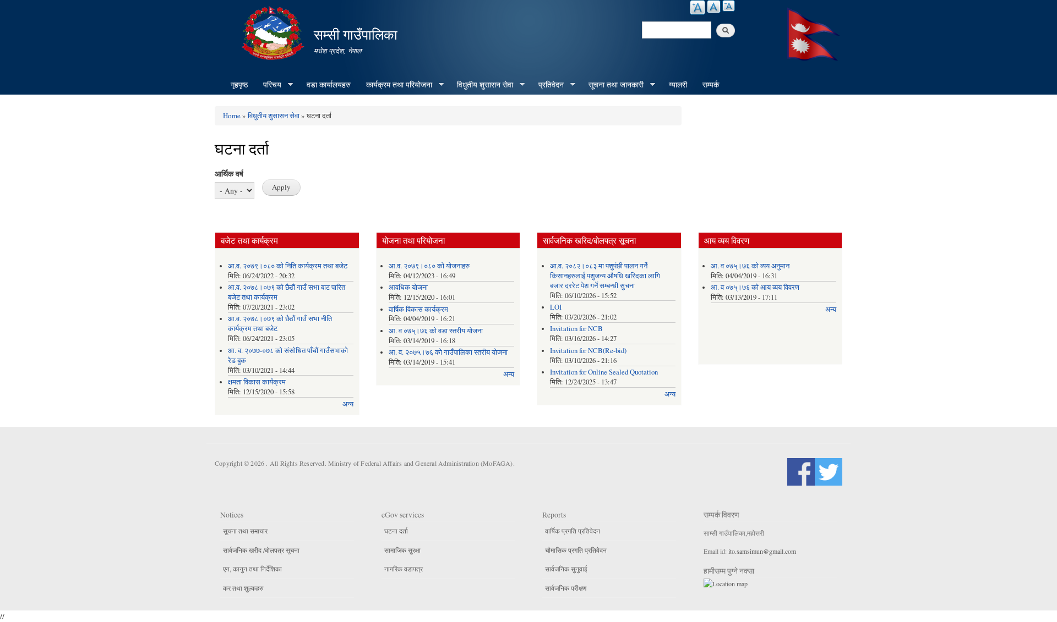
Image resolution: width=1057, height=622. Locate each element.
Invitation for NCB (576, 328)
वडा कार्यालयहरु (329, 84)
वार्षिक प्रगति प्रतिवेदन (572, 530)
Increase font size (697, 7)
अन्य (347, 404)
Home (232, 115)
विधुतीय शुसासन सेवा (481, 84)
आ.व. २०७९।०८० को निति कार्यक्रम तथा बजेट (287, 266)
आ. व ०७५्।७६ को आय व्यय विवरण (755, 287)
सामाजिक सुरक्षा (402, 550)
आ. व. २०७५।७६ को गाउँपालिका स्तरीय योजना (448, 352)
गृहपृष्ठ (239, 84)
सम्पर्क (710, 84)
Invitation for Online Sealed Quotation (604, 372)
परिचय (268, 84)
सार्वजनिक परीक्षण (565, 588)
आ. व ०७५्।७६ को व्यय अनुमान (750, 266)
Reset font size (714, 6)
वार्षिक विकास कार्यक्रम (418, 309)
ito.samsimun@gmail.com (762, 551)
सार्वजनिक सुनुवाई (566, 568)
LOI (556, 307)
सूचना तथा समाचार (245, 530)
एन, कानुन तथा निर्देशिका (252, 568)
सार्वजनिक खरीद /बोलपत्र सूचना (261, 550)
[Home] (274, 31)
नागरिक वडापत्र (403, 568)
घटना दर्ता (396, 530)
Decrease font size (728, 6)
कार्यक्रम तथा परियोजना (395, 84)
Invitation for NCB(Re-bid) (588, 350)
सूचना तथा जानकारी (612, 84)
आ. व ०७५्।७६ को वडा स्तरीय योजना (436, 330)
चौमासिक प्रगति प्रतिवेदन (576, 550)
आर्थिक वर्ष (229, 173)
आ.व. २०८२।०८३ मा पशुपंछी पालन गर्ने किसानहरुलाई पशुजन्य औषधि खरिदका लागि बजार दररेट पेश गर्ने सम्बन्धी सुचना (605, 275)
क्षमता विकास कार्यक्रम (257, 382)
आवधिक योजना (408, 287)
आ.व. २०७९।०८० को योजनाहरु (429, 266)
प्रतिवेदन (547, 84)
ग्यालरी (678, 84)
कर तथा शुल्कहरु (243, 588)
